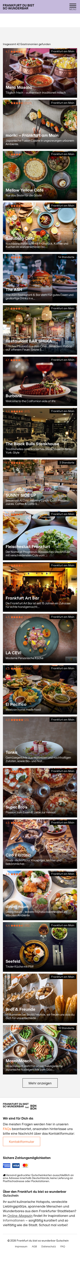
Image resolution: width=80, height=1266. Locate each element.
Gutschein (11, 1195)
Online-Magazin (20, 1216)
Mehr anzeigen (40, 1083)
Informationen (14, 1220)
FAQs (7, 1129)
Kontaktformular (21, 1142)
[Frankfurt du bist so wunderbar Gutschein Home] (18, 7)
